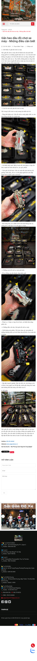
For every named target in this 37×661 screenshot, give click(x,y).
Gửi (4, 493)
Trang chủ (4, 29)
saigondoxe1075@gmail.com (11, 598)
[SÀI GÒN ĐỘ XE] (18, 538)
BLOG (10, 29)
